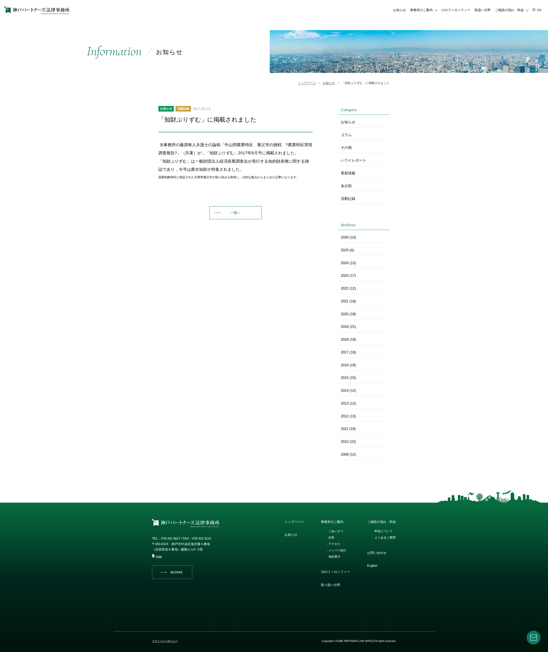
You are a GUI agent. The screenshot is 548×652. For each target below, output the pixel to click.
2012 (344, 416)
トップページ (294, 522)
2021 (344, 301)
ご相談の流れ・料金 (509, 10)
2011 (344, 429)
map (159, 556)
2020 (344, 314)
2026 (344, 237)
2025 (344, 250)
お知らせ (399, 10)
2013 (344, 403)
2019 (344, 327)
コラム (346, 135)
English (372, 565)
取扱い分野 (483, 10)
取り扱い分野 (330, 585)
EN (539, 10)
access (176, 572)
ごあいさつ (335, 531)
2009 (344, 454)
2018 (344, 339)
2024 (344, 263)
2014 (344, 391)
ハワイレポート (353, 160)
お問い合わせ (376, 553)
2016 (344, 365)
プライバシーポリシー (165, 641)
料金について (384, 531)
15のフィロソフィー (455, 10)
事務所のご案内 (421, 10)
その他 (346, 148)
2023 (344, 276)
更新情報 (348, 173)
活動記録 (183, 108)
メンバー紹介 (337, 550)
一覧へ (235, 213)
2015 (344, 378)
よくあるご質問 (385, 537)
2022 (344, 288)
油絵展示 (334, 556)
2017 (344, 352)
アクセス (334, 544)
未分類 (346, 186)
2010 (344, 442)
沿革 (331, 537)
